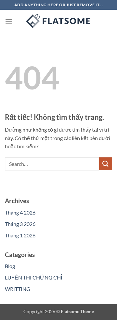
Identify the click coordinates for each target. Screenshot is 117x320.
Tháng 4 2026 (20, 212)
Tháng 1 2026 (20, 235)
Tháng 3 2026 (20, 224)
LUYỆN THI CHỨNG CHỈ (33, 277)
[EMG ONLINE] (58, 21)
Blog (10, 266)
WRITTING (17, 289)
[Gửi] (105, 163)
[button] (9, 21)
